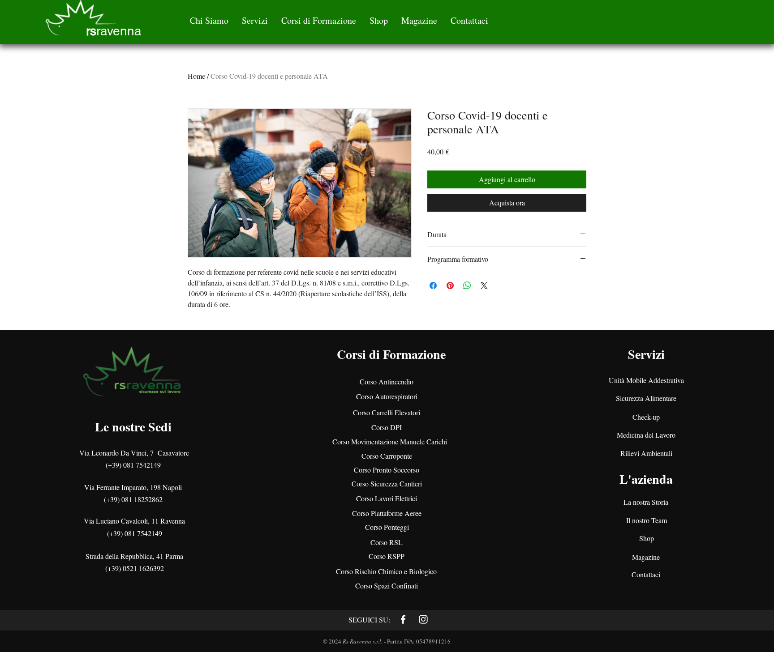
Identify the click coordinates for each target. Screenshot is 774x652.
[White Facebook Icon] (403, 619)
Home (196, 76)
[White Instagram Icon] (423, 619)
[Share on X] (484, 285)
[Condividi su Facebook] (433, 285)
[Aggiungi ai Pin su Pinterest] (450, 285)
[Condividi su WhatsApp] (467, 285)
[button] (209, 20)
